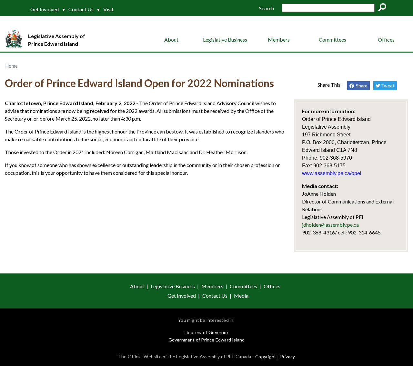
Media (241, 295)
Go (384, 8)
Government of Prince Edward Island (206, 339)
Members (279, 39)
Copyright (265, 356)
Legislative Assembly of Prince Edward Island (56, 40)
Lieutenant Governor (206, 332)
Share (361, 85)
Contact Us (81, 9)
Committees (332, 39)
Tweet (387, 85)
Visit (108, 9)
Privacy (287, 356)
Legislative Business (225, 39)
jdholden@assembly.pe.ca (330, 225)
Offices (386, 39)
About (171, 39)
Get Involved (44, 9)
